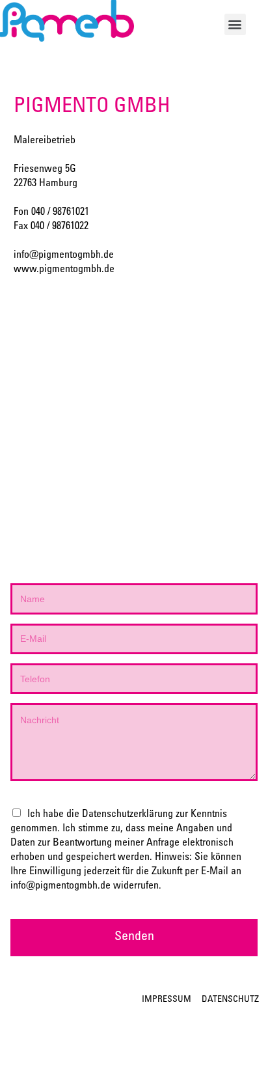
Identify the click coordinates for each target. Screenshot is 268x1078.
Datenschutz (230, 999)
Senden (134, 937)
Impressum (166, 999)
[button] (235, 24)
